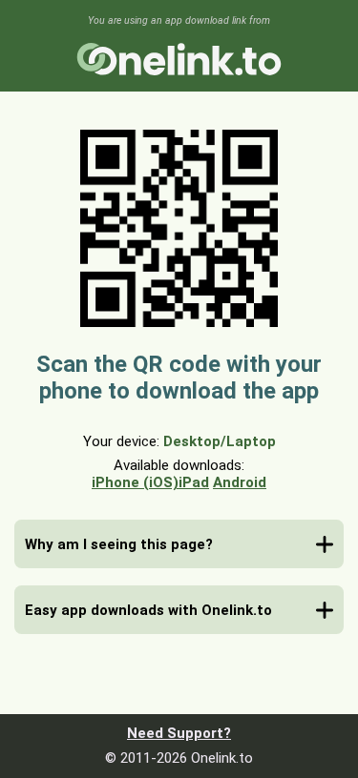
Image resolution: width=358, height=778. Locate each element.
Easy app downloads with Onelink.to (148, 610)
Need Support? (179, 733)
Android (239, 482)
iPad (194, 482)
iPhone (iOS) (135, 482)
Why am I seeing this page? (119, 544)
